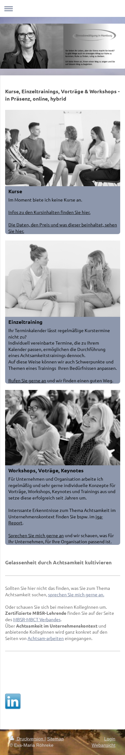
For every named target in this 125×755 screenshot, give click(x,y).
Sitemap (55, 738)
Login (109, 738)
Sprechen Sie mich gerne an (36, 535)
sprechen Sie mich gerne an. (76, 594)
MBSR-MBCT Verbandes (37, 619)
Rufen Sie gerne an (27, 380)
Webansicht (103, 745)
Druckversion (30, 738)
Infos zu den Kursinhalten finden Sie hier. (49, 212)
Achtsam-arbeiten (46, 638)
